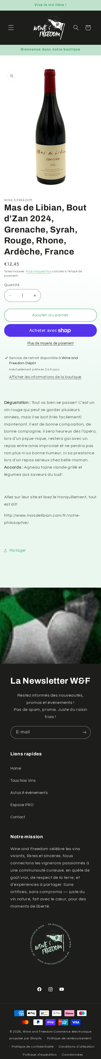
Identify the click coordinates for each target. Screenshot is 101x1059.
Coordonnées (72, 1054)
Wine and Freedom (38, 1031)
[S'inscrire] (84, 732)
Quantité (11, 285)
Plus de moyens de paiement (50, 343)
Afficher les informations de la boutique (45, 377)
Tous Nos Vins (22, 781)
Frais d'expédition (39, 271)
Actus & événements (29, 793)
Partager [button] (17, 550)
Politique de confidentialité (33, 1046)
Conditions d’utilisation (77, 1046)
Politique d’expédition (40, 1054)
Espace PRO (21, 805)
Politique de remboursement (69, 1038)
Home (15, 768)
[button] (11, 28)
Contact (17, 817)
